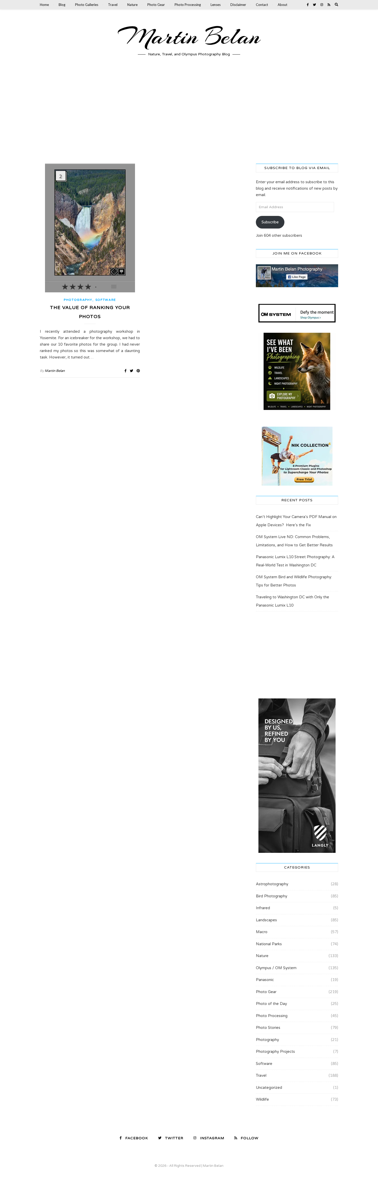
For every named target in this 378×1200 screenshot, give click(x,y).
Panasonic (265, 979)
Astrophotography (272, 884)
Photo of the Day (271, 1003)
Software (105, 300)
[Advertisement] (189, 115)
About (282, 5)
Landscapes (266, 920)
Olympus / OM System (276, 968)
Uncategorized (269, 1087)
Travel (113, 5)
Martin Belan (189, 36)
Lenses (216, 5)
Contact (262, 5)
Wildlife (262, 1099)
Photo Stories (268, 1027)
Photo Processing (188, 5)
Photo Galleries (86, 5)
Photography (78, 300)
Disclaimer (238, 5)
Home (44, 5)
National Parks (269, 944)
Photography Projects (275, 1051)
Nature (132, 5)
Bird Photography (271, 896)
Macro (261, 932)
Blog (62, 5)
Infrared (263, 908)
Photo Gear (156, 5)
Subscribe (270, 222)
